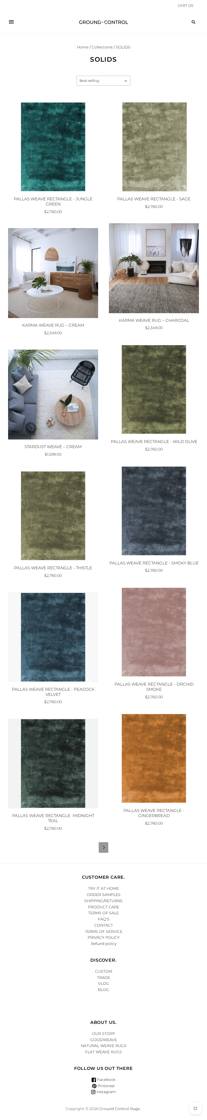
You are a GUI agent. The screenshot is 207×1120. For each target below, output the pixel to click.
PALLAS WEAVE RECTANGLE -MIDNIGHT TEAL (53, 818)
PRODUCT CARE (103, 907)
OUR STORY (103, 1033)
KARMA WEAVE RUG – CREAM (53, 325)
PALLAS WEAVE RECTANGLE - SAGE (154, 198)
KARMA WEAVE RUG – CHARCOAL (154, 320)
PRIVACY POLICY (104, 937)
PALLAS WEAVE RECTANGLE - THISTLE (53, 567)
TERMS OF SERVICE (103, 931)
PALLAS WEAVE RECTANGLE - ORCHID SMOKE (154, 687)
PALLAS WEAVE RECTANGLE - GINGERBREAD (153, 813)
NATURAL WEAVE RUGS (103, 1045)
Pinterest (105, 1085)
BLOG (103, 989)
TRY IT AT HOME (103, 888)
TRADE (103, 977)
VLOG (103, 983)
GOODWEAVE (103, 1039)
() (186, 5)
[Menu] (11, 22)
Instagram (105, 1091)
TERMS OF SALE (103, 912)
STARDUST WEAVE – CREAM (53, 446)
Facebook (105, 1079)
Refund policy (103, 943)
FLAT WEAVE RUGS (103, 1051)
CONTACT (103, 925)
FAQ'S (103, 919)
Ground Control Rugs (119, 1108)
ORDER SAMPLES (103, 894)
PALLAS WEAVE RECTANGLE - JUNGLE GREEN (53, 201)
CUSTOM (103, 971)
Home (82, 47)
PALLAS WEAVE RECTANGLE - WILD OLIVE (154, 441)
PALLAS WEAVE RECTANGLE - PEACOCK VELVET (53, 692)
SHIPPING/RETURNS (103, 900)
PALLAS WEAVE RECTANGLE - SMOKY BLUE (154, 563)
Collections (102, 47)
